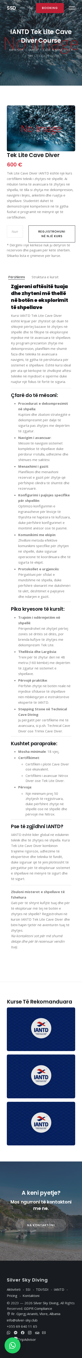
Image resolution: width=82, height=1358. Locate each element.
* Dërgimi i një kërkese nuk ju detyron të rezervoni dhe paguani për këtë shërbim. (38, 248)
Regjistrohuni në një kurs (51, 233)
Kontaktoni (31, 1295)
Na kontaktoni (41, 1225)
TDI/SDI (42, 1289)
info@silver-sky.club (22, 1320)
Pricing (12, 1295)
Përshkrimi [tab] (16, 277)
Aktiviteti (13, 1289)
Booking (50, 8)
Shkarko (13, 255)
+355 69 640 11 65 (22, 1326)
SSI (28, 1289)
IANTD (59, 1289)
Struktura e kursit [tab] (45, 277)
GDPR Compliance (38, 1308)
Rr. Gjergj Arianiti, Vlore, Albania (35, 1313)
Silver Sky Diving (46, 1303)
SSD (11, 7)
